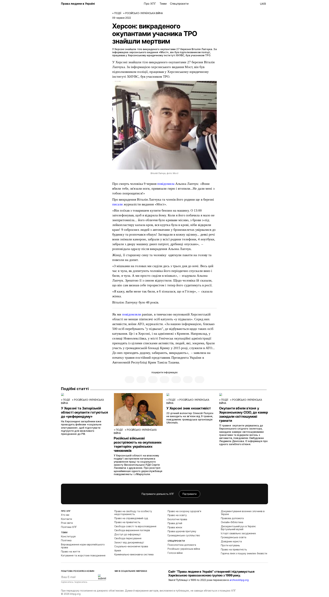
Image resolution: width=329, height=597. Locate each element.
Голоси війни (175, 552)
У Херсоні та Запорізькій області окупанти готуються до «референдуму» (84, 412)
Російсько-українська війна (144, 13)
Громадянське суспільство (184, 535)
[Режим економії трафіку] (254, 4)
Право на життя (70, 551)
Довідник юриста (231, 541)
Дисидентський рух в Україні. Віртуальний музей (238, 528)
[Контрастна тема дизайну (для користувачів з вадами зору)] (247, 4)
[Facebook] (129, 379)
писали (117, 204)
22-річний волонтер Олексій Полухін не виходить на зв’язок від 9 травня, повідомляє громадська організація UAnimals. (189, 418)
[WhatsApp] (176, 379)
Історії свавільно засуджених (238, 533)
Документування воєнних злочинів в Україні (243, 513)
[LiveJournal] (153, 379)
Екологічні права (177, 519)
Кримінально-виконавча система (134, 554)
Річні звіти (67, 522)
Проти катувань (230, 545)
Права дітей (175, 523)
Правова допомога (232, 518)
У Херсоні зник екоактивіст (188, 408)
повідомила (165, 184)
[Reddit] (188, 379)
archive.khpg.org (239, 579)
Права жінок (175, 527)
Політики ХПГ (69, 527)
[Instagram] (137, 578)
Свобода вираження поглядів (132, 530)
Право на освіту (177, 515)
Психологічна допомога (182, 544)
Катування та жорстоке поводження (83, 555)
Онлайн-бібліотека (232, 522)
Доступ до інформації (127, 534)
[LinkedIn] (199, 379)
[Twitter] (141, 379)
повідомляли (131, 314)
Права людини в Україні (78, 3)
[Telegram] (164, 379)
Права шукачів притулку (182, 531)
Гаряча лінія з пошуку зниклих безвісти (244, 553)
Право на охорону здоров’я (184, 511)
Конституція (68, 536)
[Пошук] (240, 4)
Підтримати (189, 493)
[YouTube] (143, 578)
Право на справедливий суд (131, 518)
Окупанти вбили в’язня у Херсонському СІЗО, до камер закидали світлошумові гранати (243, 414)
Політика (66, 540)
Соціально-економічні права (131, 546)
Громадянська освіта (233, 537)
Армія (117, 550)
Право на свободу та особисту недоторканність (133, 513)
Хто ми (65, 514)
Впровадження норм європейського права (83, 546)
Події (117, 13)
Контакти (66, 518)
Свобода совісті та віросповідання (135, 526)
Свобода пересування (127, 538)
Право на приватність (127, 522)
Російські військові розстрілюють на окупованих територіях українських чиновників (138, 444)
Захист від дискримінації (129, 542)
